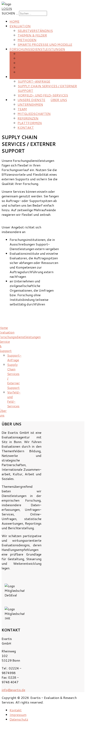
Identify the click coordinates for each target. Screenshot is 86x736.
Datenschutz (19, 719)
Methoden (27, 40)
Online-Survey (31, 63)
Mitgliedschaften (34, 113)
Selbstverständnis (35, 30)
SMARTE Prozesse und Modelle (45, 44)
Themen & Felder (32, 35)
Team (22, 109)
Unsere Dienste (31, 99)
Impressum (18, 714)
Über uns (59, 99)
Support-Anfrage (34, 81)
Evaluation (20, 26)
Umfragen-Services (35, 67)
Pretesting (28, 58)
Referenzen (28, 118)
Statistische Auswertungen (44, 72)
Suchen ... (10, 13)
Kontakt (26, 127)
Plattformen (30, 123)
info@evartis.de (13, 689)
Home (14, 21)
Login (7, 8)
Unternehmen (30, 104)
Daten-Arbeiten (32, 53)
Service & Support (26, 76)
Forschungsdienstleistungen (37, 49)
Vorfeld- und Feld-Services (43, 95)
